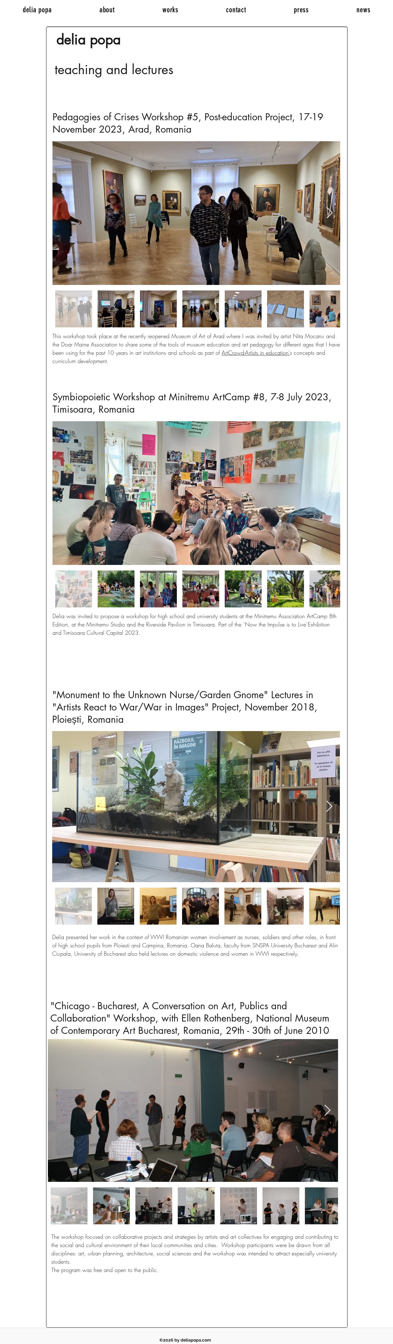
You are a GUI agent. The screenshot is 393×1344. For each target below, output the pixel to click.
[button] (170, 9)
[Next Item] (329, 213)
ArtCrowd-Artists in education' (256, 352)
